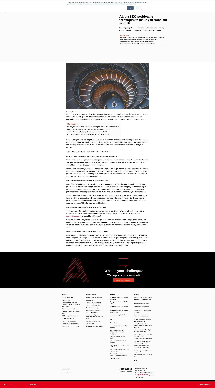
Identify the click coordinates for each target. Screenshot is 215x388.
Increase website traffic (68, 318)
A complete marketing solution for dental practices (119, 311)
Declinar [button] (138, 8)
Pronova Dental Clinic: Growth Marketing (118, 341)
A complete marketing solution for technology (119, 298)
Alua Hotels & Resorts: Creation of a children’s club (119, 350)
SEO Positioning (90, 323)
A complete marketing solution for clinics (119, 307)
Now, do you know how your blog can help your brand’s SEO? (138, 39)
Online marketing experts (68, 309)
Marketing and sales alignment (94, 297)
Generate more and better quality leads (70, 312)
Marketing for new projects (69, 321)
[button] (5, 384)
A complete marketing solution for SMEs (119, 302)
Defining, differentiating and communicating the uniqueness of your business (71, 304)
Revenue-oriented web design (93, 302)
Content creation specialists (93, 305)
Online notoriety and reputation (70, 326)
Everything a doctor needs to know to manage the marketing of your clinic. (143, 299)
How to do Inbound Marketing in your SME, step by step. (142, 330)
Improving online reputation (93, 321)
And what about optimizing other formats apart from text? (137, 41)
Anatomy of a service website (141, 303)
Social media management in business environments (93, 311)
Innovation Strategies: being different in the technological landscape (117, 332)
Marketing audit (66, 300)
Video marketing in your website (94, 326)
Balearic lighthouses (115, 358)
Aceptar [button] (130, 8)
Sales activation (90, 300)
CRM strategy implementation (70, 316)
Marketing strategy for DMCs (117, 315)
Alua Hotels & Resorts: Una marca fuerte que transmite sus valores (119, 354)
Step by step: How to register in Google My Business (142, 351)
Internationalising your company (70, 323)
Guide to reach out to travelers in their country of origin (142, 320)
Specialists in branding (92, 308)
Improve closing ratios (68, 297)
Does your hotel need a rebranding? (143, 338)
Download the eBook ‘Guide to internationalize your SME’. (142, 342)
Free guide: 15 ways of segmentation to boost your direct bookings (143, 325)
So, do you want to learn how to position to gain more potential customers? (142, 37)
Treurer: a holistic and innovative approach (118, 326)
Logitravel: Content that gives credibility (117, 337)
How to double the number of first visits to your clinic (143, 335)
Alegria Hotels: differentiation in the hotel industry (119, 346)
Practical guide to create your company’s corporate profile (141, 316)
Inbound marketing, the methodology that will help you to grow (95, 316)
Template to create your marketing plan (143, 355)
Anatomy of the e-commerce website (141, 307)
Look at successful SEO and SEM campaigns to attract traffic (138, 43)
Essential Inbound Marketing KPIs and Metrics (142, 311)
